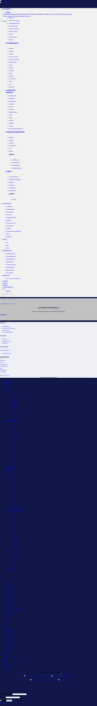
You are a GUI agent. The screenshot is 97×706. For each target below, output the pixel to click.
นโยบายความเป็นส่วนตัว (9, 328)
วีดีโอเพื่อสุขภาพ (7, 353)
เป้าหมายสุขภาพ (7, 204)
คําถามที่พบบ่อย (7, 341)
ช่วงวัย (5, 239)
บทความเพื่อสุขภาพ (5, 350)
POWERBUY (3, 370)
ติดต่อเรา (5, 339)
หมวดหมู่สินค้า (6, 9)
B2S (1, 368)
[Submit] (3, 11)
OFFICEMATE (3, 364)
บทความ (5, 283)
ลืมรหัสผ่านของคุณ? (5, 704)
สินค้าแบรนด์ (6, 275)
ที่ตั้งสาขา (5, 285)
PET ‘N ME (3, 372)
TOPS (1, 362)
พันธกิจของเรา (6, 326)
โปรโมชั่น (5, 281)
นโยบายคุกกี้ (6, 330)
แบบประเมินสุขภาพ (8, 287)
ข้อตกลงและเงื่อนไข (8, 332)
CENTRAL (2, 360)
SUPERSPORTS (4, 366)
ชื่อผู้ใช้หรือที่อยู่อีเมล (6, 694)
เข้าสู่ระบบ (9, 700)
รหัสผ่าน (2, 697)
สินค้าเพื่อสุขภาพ (7, 251)
